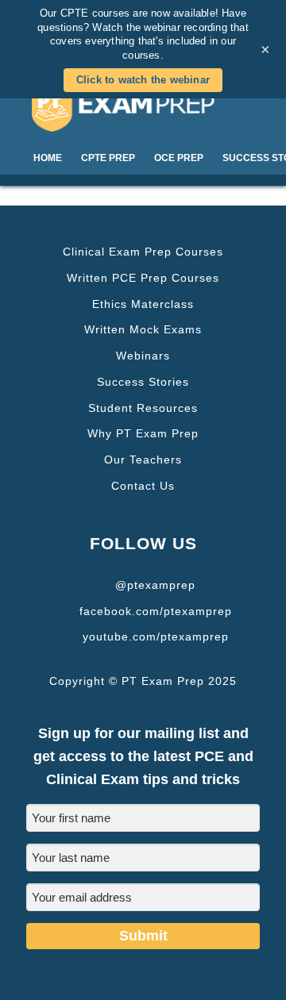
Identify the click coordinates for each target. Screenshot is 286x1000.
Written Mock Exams (143, 329)
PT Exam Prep (143, 109)
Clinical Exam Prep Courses (143, 251)
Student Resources (143, 408)
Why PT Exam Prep (143, 433)
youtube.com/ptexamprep (156, 636)
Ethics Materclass (143, 304)
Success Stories (143, 381)
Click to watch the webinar (143, 80)
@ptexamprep (155, 585)
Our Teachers (143, 459)
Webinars (143, 355)
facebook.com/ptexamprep (155, 611)
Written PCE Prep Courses (143, 277)
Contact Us (143, 485)
